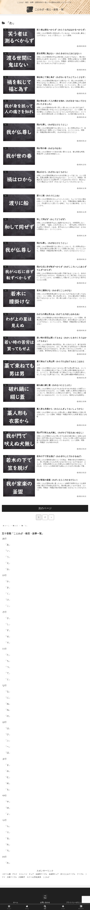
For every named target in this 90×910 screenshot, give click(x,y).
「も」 (8, 789)
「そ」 (8, 642)
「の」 (8, 716)
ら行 (4, 820)
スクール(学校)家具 (34, 877)
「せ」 (8, 636)
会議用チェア (54, 874)
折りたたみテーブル (67, 874)
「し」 (8, 624)
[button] (83, 536)
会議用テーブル (41, 874)
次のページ (45, 508)
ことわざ (46, 877)
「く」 (8, 593)
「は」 (8, 728)
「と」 (8, 679)
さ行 (4, 612)
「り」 (8, 832)
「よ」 (8, 814)
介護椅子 (22, 877)
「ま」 (8, 765)
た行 (4, 649)
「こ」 (8, 606)
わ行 (4, 857)
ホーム (15, 902)
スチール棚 (6, 874)
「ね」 (8, 710)
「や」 (8, 801)
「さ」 (8, 618)
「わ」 (8, 863)
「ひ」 (8, 734)
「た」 (8, 655)
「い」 (8, 551)
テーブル (80, 874)
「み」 (8, 771)
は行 (4, 722)
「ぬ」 (8, 704)
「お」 (8, 569)
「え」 (8, 563)
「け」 (8, 599)
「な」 (8, 691)
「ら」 (8, 826)
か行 (4, 575)
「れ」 (8, 844)
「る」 (8, 838)
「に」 (8, 697)
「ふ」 (8, 740)
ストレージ (23, 874)
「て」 (8, 673)
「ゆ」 (8, 808)
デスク (14, 874)
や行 (4, 795)
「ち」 (8, 661)
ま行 (4, 759)
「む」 (8, 777)
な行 (4, 685)
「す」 (8, 630)
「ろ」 (8, 850)
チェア (31, 874)
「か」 (8, 581)
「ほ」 (8, 753)
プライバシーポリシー (74, 902)
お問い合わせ (45, 902)
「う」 (8, 557)
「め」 (8, 783)
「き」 (8, 587)
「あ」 (8, 544)
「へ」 (8, 746)
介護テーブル (12, 877)
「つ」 (8, 667)
